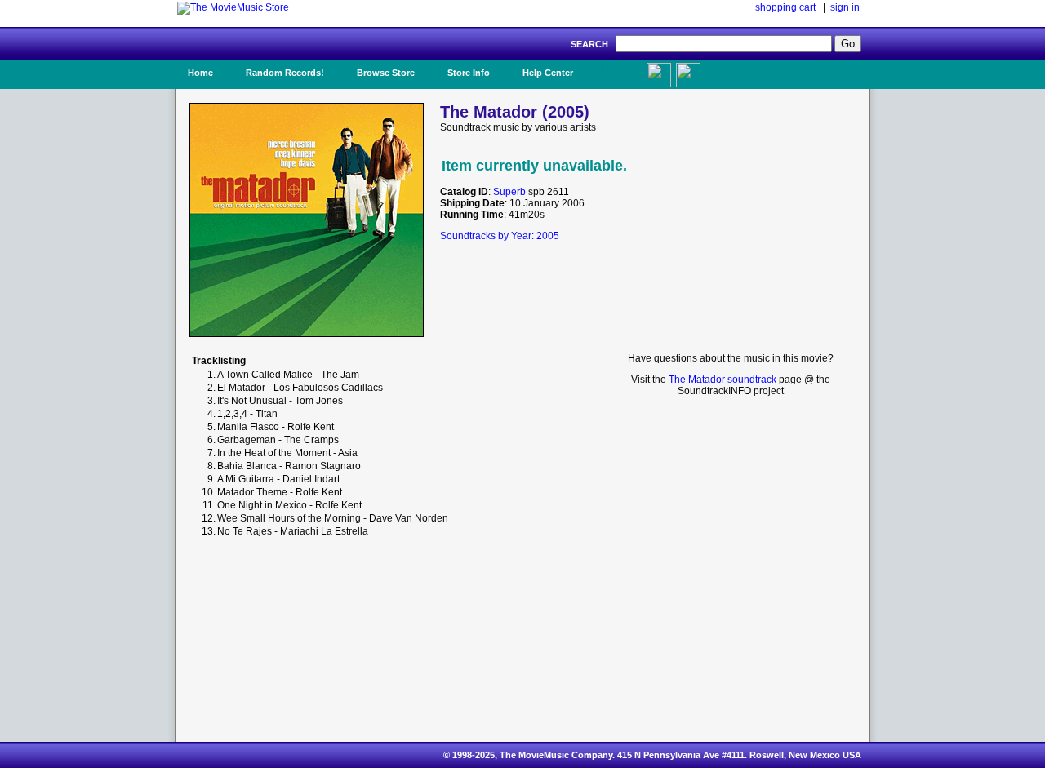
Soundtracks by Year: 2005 (499, 236)
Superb (509, 192)
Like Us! (619, 68)
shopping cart (785, 7)
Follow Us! (719, 72)
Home (200, 73)
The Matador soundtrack (722, 379)
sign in (845, 7)
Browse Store (386, 73)
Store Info (468, 73)
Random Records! (285, 73)
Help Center (547, 73)
